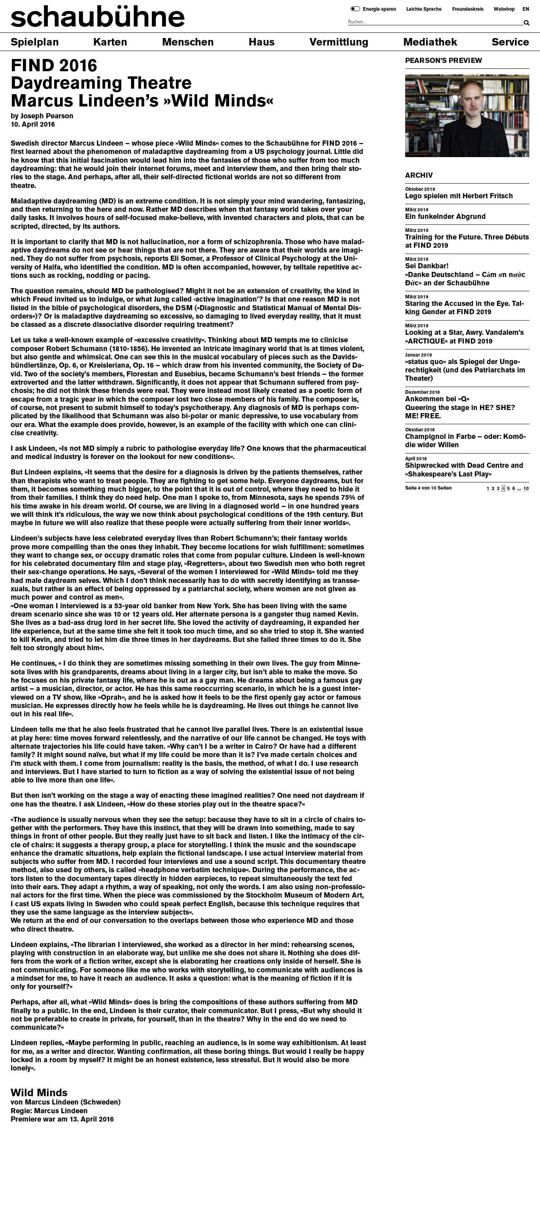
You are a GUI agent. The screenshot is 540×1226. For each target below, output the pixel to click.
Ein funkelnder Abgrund (445, 216)
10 (526, 488)
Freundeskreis (467, 9)
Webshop (504, 9)
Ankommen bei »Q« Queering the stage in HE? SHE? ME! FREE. (460, 407)
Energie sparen (379, 9)
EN (526, 9)
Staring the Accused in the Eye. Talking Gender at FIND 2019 (464, 308)
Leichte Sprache (424, 9)
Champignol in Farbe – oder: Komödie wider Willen (465, 441)
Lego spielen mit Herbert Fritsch (459, 196)
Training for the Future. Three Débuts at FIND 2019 (467, 241)
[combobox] (436, 22)
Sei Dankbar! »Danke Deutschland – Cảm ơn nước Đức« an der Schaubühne (465, 274)
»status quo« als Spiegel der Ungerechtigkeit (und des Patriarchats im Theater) (465, 370)
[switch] (355, 8)
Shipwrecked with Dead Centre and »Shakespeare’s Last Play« (464, 469)
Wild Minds (39, 1092)
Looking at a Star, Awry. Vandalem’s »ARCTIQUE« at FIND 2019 (464, 336)
